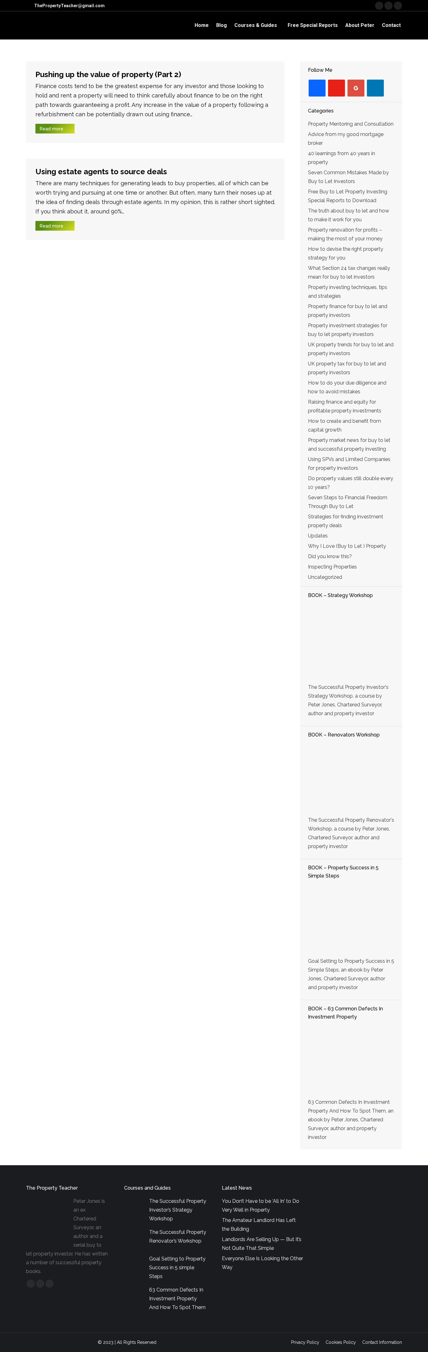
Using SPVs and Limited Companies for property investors (349, 463)
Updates (318, 536)
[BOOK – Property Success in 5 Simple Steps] (351, 919)
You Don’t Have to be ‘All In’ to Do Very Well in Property (260, 1205)
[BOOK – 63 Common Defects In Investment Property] (351, 1060)
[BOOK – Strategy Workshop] (351, 642)
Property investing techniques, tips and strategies (347, 291)
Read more (51, 128)
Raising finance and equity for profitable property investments (344, 406)
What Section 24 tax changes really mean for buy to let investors (349, 272)
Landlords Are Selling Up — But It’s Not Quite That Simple (261, 1243)
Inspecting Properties (332, 567)
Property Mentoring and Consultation (351, 124)
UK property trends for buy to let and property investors (351, 349)
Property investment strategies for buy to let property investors (347, 329)
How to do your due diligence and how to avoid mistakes (347, 387)
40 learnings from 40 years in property (341, 157)
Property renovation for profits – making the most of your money (345, 234)
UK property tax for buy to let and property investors (347, 368)
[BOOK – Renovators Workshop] (351, 778)
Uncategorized (325, 577)
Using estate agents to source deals (101, 171)
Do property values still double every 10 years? (350, 482)
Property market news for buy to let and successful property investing (349, 444)
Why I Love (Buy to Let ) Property (347, 546)
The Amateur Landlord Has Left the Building (259, 1224)
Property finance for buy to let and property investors (347, 310)
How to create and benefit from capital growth (344, 425)
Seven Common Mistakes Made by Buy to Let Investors (348, 177)
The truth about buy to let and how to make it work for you (348, 215)
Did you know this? (330, 556)
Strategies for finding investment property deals (345, 521)
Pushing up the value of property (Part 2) (108, 74)
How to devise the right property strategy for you (345, 253)
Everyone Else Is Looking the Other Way (262, 1262)
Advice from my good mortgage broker (346, 138)
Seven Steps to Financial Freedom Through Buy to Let (347, 502)
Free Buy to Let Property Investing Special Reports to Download (347, 196)
